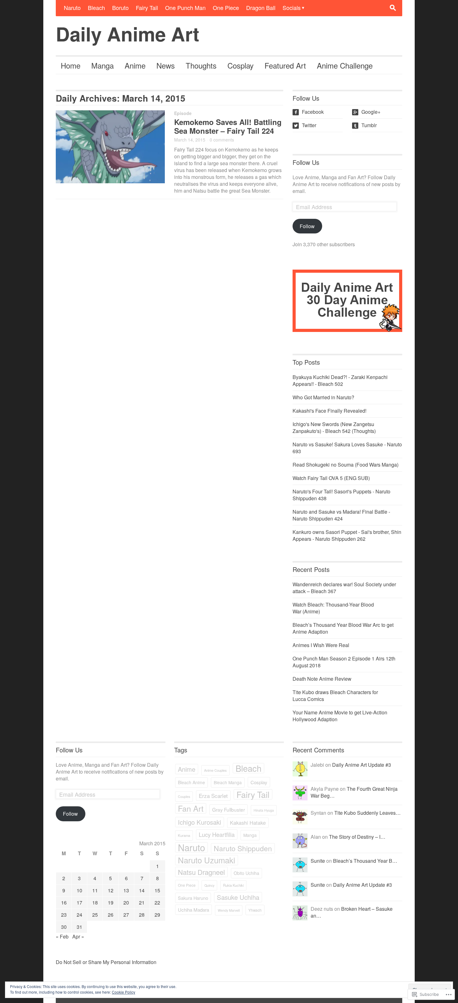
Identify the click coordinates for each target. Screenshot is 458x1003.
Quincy (209, 885)
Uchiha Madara (193, 909)
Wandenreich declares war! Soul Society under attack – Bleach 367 (344, 588)
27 (126, 914)
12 (110, 890)
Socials (292, 7)
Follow (307, 226)
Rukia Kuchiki (233, 885)
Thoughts (201, 65)
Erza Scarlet (213, 795)
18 (95, 902)
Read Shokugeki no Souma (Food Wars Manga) (345, 464)
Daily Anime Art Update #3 (361, 764)
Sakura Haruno (193, 898)
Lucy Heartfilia (217, 834)
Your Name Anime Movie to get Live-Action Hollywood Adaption (340, 716)
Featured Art (285, 65)
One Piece (226, 7)
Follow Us (306, 162)
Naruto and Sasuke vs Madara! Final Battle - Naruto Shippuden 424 (341, 515)
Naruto (72, 7)
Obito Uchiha (246, 873)
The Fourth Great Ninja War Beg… (354, 792)
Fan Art (190, 808)
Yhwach (255, 910)
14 (142, 890)
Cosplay (240, 65)
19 (110, 902)
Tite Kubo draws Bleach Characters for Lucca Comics (335, 696)
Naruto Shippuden (243, 848)
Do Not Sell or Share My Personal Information (106, 962)
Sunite (318, 860)
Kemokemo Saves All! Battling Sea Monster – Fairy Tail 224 (228, 126)
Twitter (305, 125)
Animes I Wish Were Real (321, 645)
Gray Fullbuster (228, 809)
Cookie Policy (123, 992)
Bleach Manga (228, 782)
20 (126, 902)
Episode (183, 113)
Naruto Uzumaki (206, 860)
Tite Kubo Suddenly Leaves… (367, 812)
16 (64, 902)
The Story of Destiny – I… (357, 836)
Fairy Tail (147, 7)
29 (157, 914)
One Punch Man (185, 7)
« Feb (62, 936)
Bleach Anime (191, 782)
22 (157, 902)
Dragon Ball (260, 7)
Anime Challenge (345, 65)
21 (142, 902)
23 (64, 914)
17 (79, 902)
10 (79, 890)
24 (79, 914)
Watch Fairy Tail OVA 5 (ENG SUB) (331, 478)
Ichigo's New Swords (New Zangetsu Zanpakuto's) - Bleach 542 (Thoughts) (334, 427)
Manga (102, 65)
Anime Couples (215, 770)
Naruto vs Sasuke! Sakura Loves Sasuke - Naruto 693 (347, 448)
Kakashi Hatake (248, 822)
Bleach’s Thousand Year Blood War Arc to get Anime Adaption (343, 628)
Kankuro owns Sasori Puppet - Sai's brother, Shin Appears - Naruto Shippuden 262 (347, 535)
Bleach (96, 7)
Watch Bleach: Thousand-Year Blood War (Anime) (333, 608)
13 (126, 890)
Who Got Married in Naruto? (323, 397)
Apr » (78, 936)
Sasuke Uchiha (238, 897)
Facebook (309, 111)
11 (95, 890)
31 (79, 926)
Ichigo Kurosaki (199, 822)
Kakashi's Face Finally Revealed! (329, 410)
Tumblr (365, 125)
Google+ (366, 111)
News (165, 65)
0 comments (222, 140)
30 (64, 926)
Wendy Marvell (229, 910)
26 (110, 914)
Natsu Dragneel (201, 872)
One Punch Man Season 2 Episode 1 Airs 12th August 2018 (344, 662)
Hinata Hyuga (264, 810)
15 (157, 890)
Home (70, 65)
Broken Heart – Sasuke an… (352, 912)
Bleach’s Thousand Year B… (365, 860)
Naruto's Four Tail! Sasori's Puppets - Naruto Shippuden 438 (341, 495)
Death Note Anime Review (322, 678)
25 (95, 914)
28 (142, 914)
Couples (184, 796)
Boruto (120, 7)
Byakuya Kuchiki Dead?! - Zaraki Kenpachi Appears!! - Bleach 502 (340, 380)
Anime (135, 65)
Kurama (184, 835)
